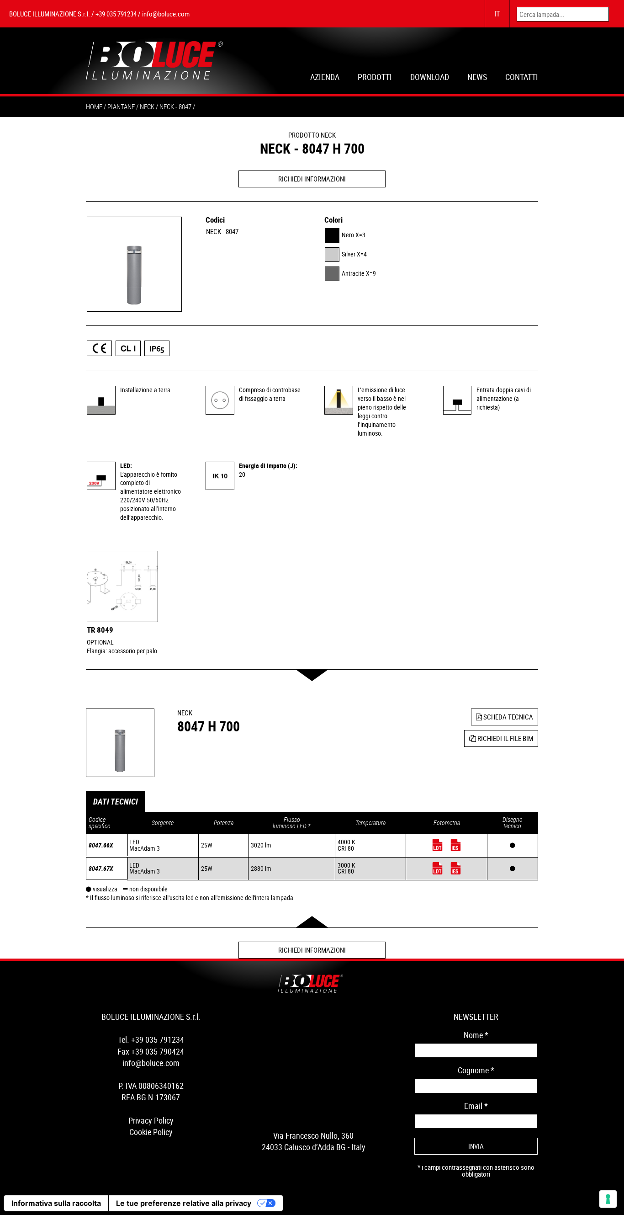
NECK (147, 106)
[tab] (115, 801)
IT (497, 14)
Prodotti (375, 78)
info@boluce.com (166, 13)
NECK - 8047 (222, 231)
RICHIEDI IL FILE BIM (504, 738)
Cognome (476, 1070)
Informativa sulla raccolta (56, 1203)
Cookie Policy (151, 1131)
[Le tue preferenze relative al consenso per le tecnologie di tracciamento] (608, 1199)
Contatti (521, 78)
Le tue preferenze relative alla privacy (183, 1203)
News (477, 78)
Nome (476, 1034)
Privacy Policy (151, 1120)
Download (429, 78)
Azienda (324, 78)
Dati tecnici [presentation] (115, 801)
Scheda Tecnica (507, 716)
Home (94, 106)
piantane (121, 106)
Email (476, 1105)
